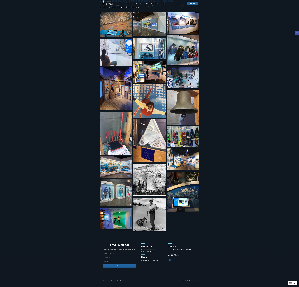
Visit (128, 3)
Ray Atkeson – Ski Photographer (149, 210)
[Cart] (178, 3)
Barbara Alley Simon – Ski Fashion (149, 24)
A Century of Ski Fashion (116, 192)
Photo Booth (115, 218)
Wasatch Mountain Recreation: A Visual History (183, 185)
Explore (138, 3)
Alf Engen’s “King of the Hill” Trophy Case (116, 168)
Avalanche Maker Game (115, 80)
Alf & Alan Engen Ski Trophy (149, 131)
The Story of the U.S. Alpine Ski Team (183, 47)
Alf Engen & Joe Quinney (183, 161)
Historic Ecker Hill (149, 174)
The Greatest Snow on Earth (116, 51)
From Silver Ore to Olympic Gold (183, 24)
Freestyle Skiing (149, 95)
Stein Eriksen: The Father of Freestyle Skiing (149, 52)
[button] (297, 33)
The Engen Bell (183, 101)
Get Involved (152, 3)
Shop (164, 3)
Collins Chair (115, 122)
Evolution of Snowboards (183, 139)
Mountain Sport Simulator (183, 79)
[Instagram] (175, 259)
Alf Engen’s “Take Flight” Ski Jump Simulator (149, 75)
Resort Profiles (116, 23)
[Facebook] (170, 259)
